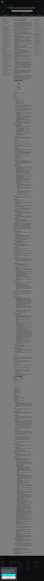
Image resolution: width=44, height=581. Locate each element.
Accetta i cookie (9, 575)
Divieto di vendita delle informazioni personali (9, 577)
